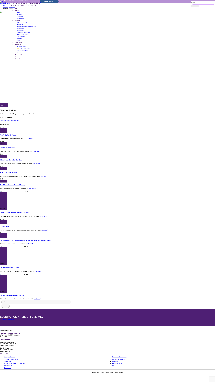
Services (17, 20)
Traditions (18, 44)
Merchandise (20, 28)
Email (17, 120)
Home (15, 8)
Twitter (8, 120)
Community (20, 16)
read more (30, 138)
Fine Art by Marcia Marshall (8, 135)
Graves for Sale (21, 36)
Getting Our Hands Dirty (7, 147)
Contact (17, 58)
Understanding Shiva (22, 50)
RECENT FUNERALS (8, 319)
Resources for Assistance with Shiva (26, 26)
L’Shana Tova (4, 226)
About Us (19, 12)
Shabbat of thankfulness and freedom (12, 295)
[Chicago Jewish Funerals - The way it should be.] (5, 3)
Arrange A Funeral (22, 22)
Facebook (3, 120)
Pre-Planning (19, 42)
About (17, 10)
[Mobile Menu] (40, 3)
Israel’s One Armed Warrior (8, 172)
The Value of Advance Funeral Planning (12, 185)
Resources (20, 24)
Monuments (20, 30)
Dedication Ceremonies (23, 32)
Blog (16, 56)
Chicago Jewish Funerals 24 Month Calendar (14, 212)
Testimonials (20, 18)
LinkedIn (13, 120)
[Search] (195, 6)
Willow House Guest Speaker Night (11, 160)
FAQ (18, 40)
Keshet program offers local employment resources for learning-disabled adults (25, 240)
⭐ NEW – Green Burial (23, 48)
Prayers (19, 52)
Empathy (19, 38)
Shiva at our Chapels (22, 34)
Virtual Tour (20, 14)
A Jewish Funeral (21, 46)
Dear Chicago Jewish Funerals (9, 267)
